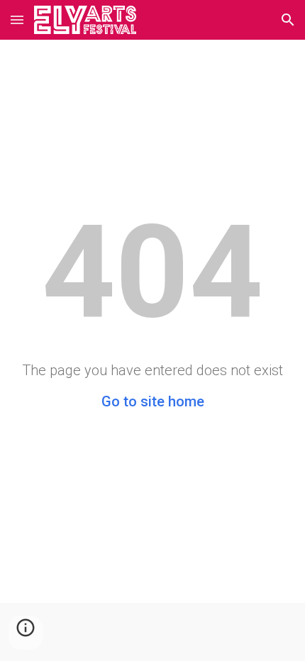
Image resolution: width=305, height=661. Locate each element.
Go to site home (152, 401)
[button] (17, 19)
